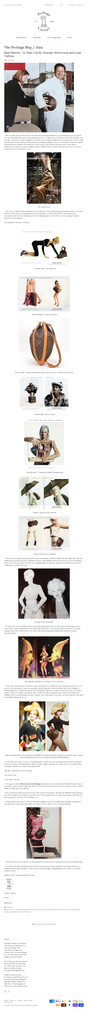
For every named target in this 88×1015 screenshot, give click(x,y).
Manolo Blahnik (57, 909)
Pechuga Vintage (20, 1005)
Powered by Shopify (31, 1005)
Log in (6, 5)
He (16, 909)
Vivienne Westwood (25, 912)
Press (70, 37)
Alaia (7, 909)
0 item (72, 5)
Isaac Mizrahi (30, 909)
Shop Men (36, 37)
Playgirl (65, 909)
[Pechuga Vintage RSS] (9, 991)
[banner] (44, 21)
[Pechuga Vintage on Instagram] (5, 991)
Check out (80, 5)
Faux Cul (12, 909)
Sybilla (78, 909)
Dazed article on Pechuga (30, 784)
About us (13, 1000)
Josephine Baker (39, 909)
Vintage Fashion (14, 912)
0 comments (9, 907)
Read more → (8, 903)
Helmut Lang (21, 909)
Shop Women (21, 37)
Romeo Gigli (71, 909)
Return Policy (28, 1000)
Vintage (6, 912)
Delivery (19, 1000)
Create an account (16, 5)
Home (33, 924)
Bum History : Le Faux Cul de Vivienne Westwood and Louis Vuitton (42, 54)
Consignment (8, 1002)
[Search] (61, 4)
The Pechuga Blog (54, 37)
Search (6, 1000)
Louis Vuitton (48, 909)
